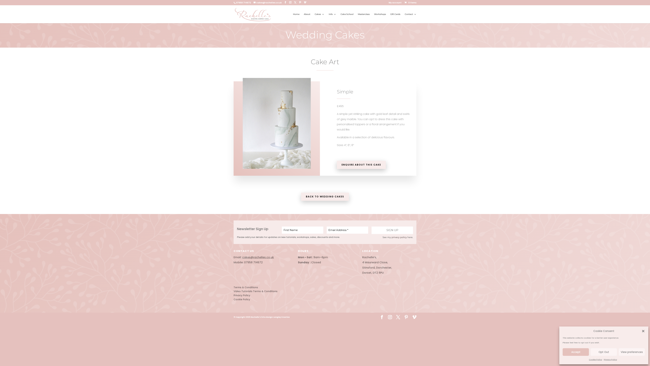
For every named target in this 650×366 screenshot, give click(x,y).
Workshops (380, 14)
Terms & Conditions (246, 287)
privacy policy (399, 237)
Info (331, 14)
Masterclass (364, 14)
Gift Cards (395, 14)
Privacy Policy (610, 359)
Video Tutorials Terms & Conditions (255, 291)
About (307, 14)
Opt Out (604, 352)
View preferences (632, 352)
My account (395, 3)
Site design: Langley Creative (276, 317)
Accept (575, 352)
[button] (643, 331)
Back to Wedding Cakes (325, 196)
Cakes (318, 14)
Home (296, 14)
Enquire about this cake (361, 164)
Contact (409, 14)
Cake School (347, 14)
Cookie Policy (595, 359)
